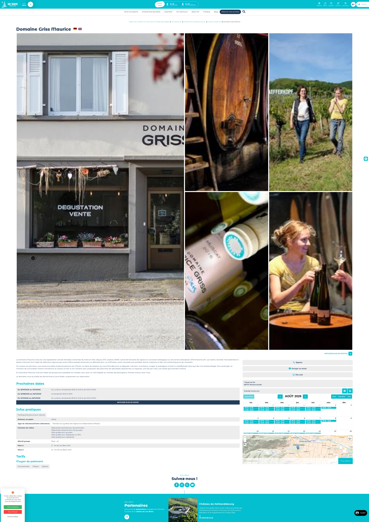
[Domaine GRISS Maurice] (226, 112)
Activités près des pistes (151, 12)
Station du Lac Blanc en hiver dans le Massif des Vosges (149, 22)
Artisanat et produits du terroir (194, 22)
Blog (216, 12)
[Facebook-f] (176, 485)
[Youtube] (192, 485)
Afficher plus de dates (128, 402)
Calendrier (168, 12)
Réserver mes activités (230, 12)
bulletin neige (159, 4)
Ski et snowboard (131, 12)
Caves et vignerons (214, 22)
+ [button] (245, 437)
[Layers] (350, 438)
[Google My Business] (350, 390)
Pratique (206, 12)
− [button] (245, 440)
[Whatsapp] (187, 485)
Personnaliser (12, 517)
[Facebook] (344, 390)
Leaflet (350, 455)
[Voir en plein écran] (245, 444)
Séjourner (195, 12)
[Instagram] (182, 485)
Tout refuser (13, 512)
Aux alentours (182, 12)
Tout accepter (12, 507)
